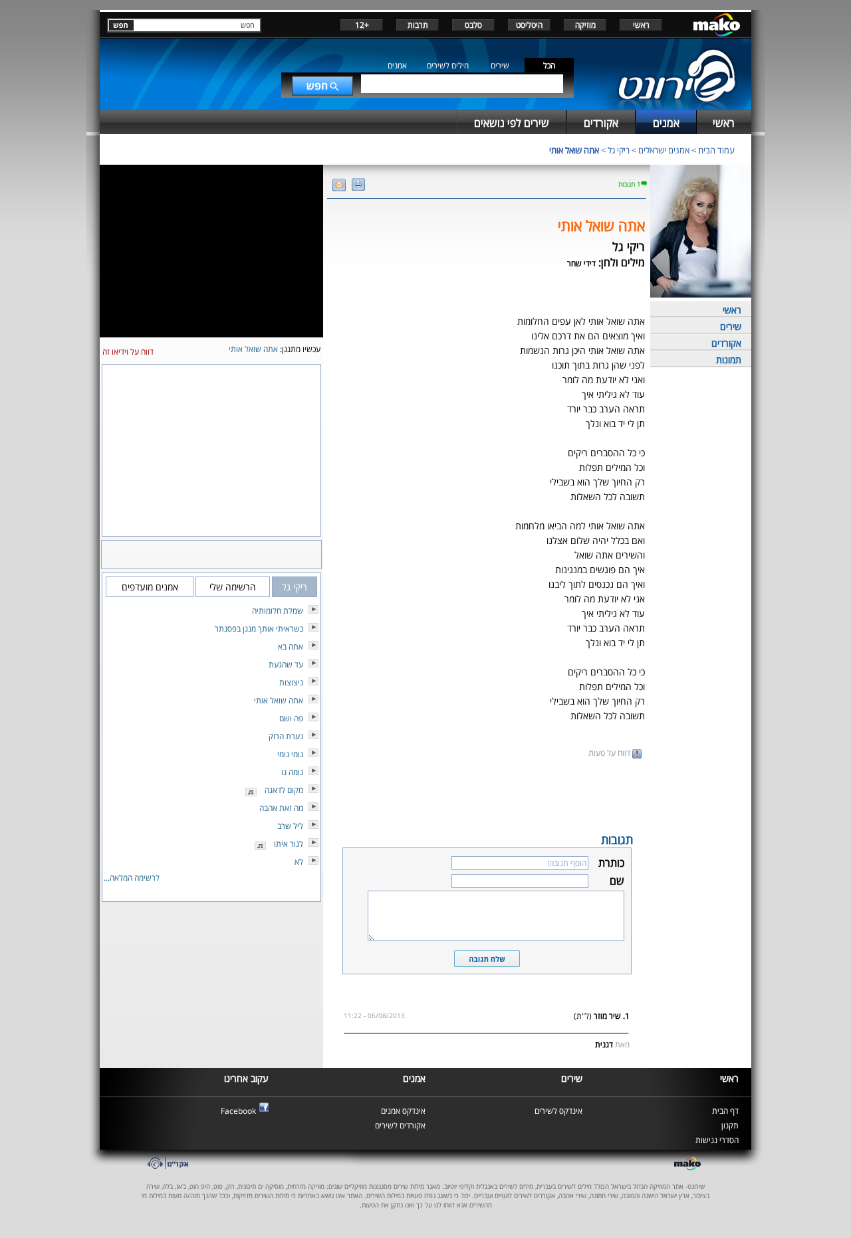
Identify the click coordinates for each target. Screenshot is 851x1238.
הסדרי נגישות (717, 1140)
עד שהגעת (286, 664)
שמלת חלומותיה (277, 610)
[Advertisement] (486, 794)
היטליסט (529, 25)
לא (299, 861)
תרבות (418, 25)
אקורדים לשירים (400, 1125)
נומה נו (292, 772)
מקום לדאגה (284, 790)
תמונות (728, 359)
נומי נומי (290, 754)
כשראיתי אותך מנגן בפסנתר (259, 628)
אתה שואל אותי (574, 150)
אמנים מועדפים (150, 586)
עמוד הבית (716, 150)
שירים (500, 65)
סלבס (473, 25)
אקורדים (726, 343)
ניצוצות (291, 682)
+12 (362, 25)
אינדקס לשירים (558, 1110)
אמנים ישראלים (663, 150)
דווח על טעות (610, 752)
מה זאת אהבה (281, 808)
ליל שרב (290, 826)
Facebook (238, 1110)
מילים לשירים (448, 65)
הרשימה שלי (232, 586)
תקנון (730, 1125)
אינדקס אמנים (403, 1110)
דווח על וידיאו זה (128, 351)
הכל (549, 65)
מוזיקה (585, 25)
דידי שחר (581, 263)
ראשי (641, 25)
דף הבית (725, 1110)
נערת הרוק (286, 736)
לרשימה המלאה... (132, 877)
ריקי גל (619, 150)
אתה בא (290, 646)
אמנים (397, 65)
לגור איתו (288, 843)
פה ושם (291, 718)
